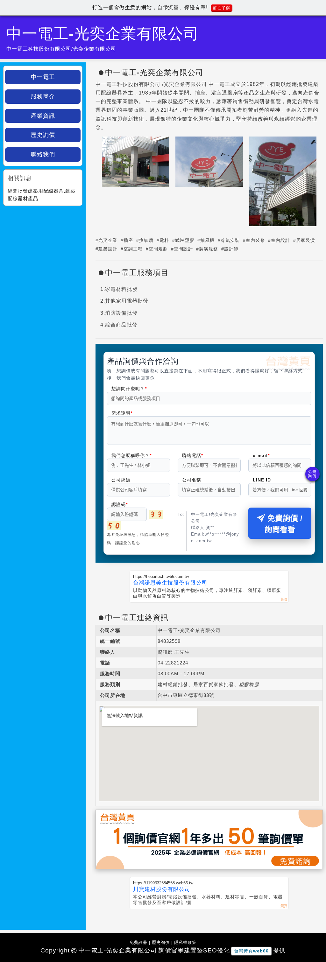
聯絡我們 (43, 154)
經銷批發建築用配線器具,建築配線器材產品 (41, 194)
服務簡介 (43, 96)
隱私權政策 (185, 942)
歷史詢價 (43, 135)
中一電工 (43, 77)
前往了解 (221, 7)
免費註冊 (138, 942)
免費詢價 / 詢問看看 (283, 524)
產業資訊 (43, 116)
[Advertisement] (43, 249)
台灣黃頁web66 (251, 950)
